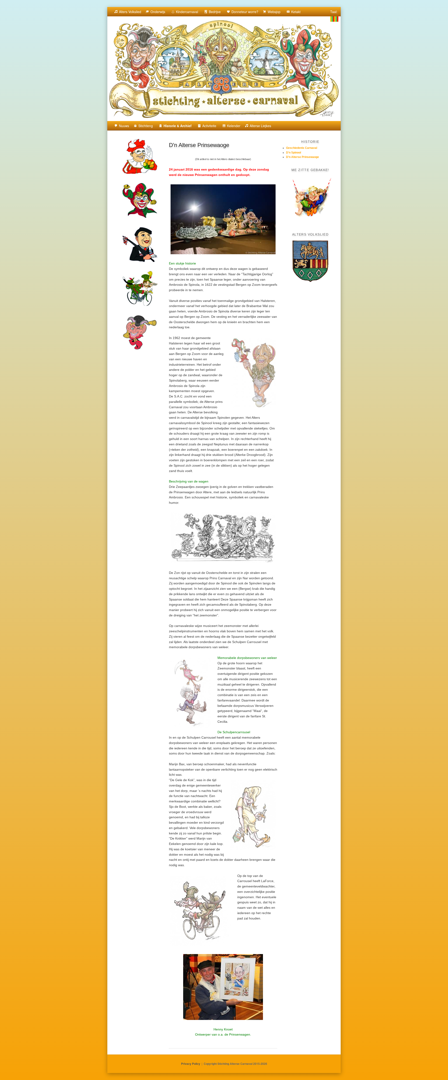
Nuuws (124, 125)
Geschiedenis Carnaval (301, 148)
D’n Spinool (293, 152)
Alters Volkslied (130, 11)
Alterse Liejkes (260, 125)
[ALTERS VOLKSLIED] (310, 261)
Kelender (233, 125)
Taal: (334, 11)
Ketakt (296, 11)
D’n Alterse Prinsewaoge (302, 157)
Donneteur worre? (244, 11)
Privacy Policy (190, 1064)
